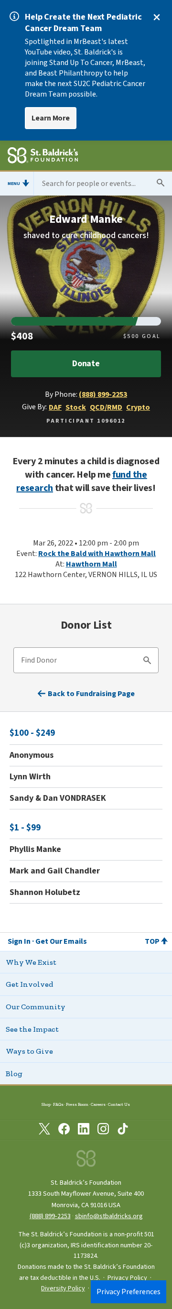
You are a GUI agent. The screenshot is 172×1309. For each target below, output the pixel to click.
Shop (46, 1104)
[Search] (147, 662)
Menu (14, 183)
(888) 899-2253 (103, 394)
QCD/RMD (106, 407)
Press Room (77, 1104)
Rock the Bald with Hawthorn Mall (97, 553)
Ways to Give (29, 1051)
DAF (55, 407)
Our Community (35, 1006)
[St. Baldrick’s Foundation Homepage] (43, 157)
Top (152, 941)
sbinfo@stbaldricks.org (109, 1216)
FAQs (58, 1104)
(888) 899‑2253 (50, 1216)
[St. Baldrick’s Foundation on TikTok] (123, 1130)
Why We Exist (31, 962)
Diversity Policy (63, 1288)
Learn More (51, 118)
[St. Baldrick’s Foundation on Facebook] (64, 1130)
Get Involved (29, 984)
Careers (98, 1104)
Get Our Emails (61, 941)
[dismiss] (156, 17)
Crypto (138, 407)
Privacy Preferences (129, 1292)
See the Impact (32, 1029)
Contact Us (119, 1104)
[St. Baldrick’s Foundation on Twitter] (44, 1130)
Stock (75, 407)
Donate (86, 364)
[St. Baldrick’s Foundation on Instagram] (103, 1130)
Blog (14, 1073)
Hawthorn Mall (91, 564)
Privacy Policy (127, 1278)
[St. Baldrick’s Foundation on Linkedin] (83, 1130)
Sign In (19, 941)
